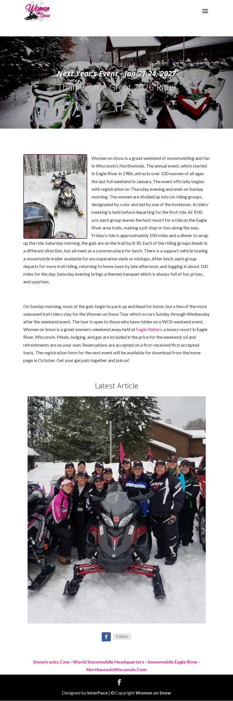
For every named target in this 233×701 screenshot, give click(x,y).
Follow (122, 636)
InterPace (97, 692)
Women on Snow (153, 692)
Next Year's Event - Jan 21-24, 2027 (116, 73)
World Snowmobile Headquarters (108, 661)
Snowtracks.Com (51, 661)
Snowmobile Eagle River (172, 661)
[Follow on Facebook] (106, 636)
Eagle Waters (149, 329)
